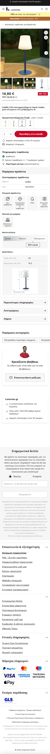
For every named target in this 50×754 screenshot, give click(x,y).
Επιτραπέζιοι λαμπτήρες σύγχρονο (19, 340)
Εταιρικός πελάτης (11, 614)
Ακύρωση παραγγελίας (14, 553)
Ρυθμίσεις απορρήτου (17, 710)
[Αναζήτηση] (42, 9)
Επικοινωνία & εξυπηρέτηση (21, 547)
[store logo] (14, 9)
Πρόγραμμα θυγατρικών (14, 610)
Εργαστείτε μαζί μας (12, 619)
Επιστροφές (8, 575)
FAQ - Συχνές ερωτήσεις (14, 557)
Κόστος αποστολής (12, 571)
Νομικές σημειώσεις (12, 652)
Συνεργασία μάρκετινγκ (14, 605)
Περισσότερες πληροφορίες (18, 302)
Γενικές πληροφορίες (15, 637)
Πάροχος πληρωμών (15, 661)
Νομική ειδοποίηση (34, 710)
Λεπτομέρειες (11, 310)
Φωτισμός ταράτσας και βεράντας (20, 24)
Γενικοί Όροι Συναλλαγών (15, 643)
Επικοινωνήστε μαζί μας (14, 566)
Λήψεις (7, 318)
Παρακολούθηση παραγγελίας (17, 562)
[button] (6, 83)
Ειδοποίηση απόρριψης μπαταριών (26, 722)
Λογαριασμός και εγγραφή (15, 585)
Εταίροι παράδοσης (14, 693)
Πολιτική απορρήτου (12, 647)
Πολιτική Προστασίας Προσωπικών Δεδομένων (26, 718)
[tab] (25, 568)
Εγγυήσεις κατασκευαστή (15, 589)
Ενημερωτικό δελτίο (12, 601)
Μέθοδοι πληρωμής (12, 580)
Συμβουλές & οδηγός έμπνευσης (18, 623)
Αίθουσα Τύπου (9, 628)
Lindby (28, 181)
